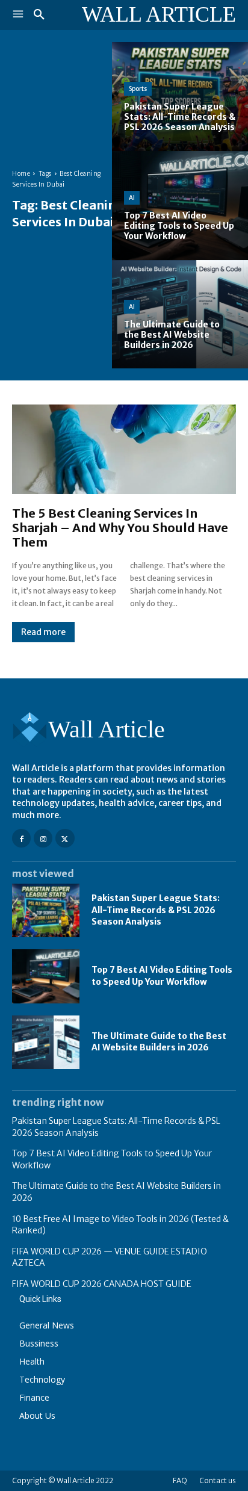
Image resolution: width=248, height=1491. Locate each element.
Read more (43, 632)
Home (21, 174)
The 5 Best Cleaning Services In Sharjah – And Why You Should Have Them (120, 528)
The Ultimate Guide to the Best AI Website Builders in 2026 (158, 1042)
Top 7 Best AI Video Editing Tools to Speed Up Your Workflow (161, 975)
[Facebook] (21, 838)
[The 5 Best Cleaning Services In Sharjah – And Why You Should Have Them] (124, 449)
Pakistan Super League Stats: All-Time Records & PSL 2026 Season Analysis (155, 910)
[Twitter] (64, 838)
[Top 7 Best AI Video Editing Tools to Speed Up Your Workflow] (180, 205)
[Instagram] (43, 838)
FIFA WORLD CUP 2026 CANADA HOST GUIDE (101, 1284)
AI (132, 198)
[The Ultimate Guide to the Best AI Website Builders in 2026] (180, 314)
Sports (138, 89)
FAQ (180, 1480)
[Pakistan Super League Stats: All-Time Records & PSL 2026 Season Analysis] (180, 96)
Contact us (217, 1480)
